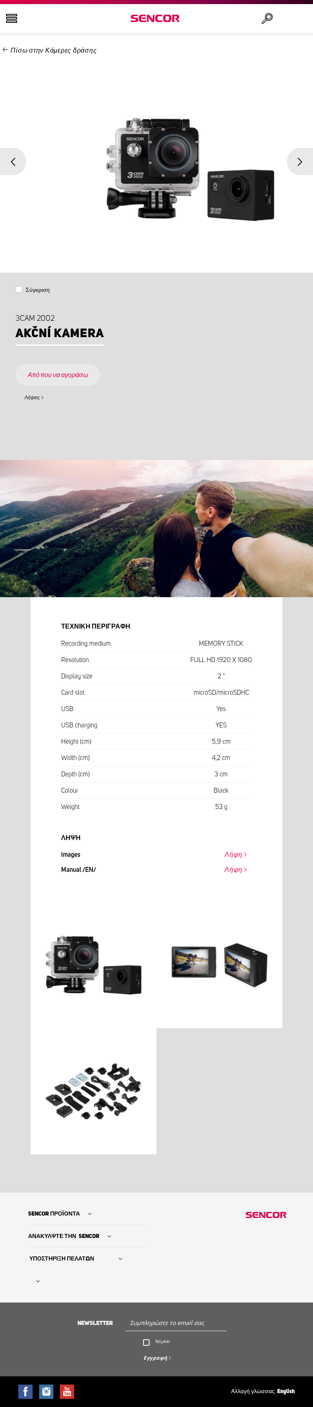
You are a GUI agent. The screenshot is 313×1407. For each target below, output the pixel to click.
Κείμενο (162, 1341)
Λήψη (233, 854)
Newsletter (95, 1323)
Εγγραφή (155, 1357)
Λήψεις (32, 397)
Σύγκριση (38, 290)
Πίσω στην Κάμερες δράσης (54, 50)
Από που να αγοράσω (58, 375)
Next (300, 162)
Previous (13, 162)
